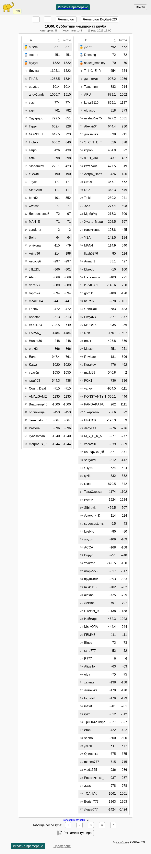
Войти (140, 7)
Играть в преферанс (73, 7)
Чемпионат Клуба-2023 (100, 19)
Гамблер (122, 842)
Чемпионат (66, 19)
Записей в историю (74, 819)
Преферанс (62, 846)
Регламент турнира (78, 833)
